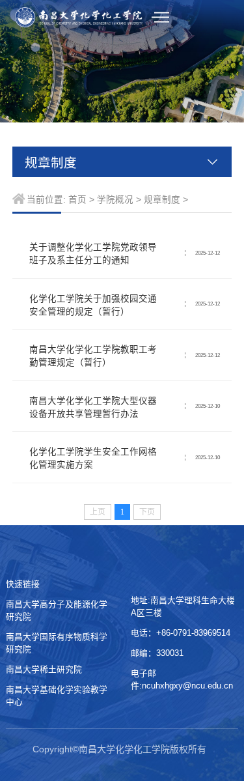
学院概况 (115, 200)
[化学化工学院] (79, 17)
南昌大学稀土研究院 (46, 669)
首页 (77, 200)
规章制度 (162, 200)
